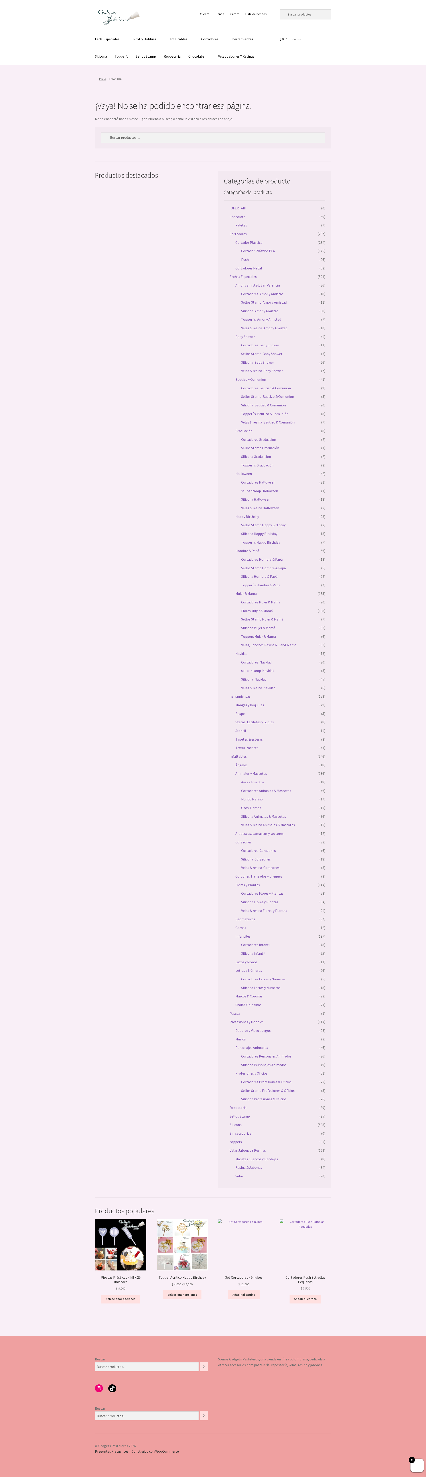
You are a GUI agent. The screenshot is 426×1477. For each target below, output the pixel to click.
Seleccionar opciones (120, 1299)
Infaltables (178, 39)
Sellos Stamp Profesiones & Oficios (268, 1090)
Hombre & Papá (247, 550)
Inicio (102, 79)
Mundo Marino (252, 799)
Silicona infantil (253, 953)
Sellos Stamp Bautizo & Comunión (267, 396)
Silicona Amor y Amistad (259, 311)
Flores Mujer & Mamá (257, 611)
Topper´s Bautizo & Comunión (264, 414)
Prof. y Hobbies (144, 39)
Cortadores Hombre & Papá (262, 559)
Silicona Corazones (256, 859)
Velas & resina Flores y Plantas (264, 910)
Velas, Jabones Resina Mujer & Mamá (268, 645)
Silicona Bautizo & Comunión (263, 405)
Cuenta (204, 14)
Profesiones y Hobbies (247, 1022)
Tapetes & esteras (249, 739)
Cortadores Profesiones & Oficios (266, 1082)
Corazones (243, 842)
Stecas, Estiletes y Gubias (254, 722)
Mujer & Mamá (246, 593)
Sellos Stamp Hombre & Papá (263, 568)
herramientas (242, 39)
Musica (240, 1039)
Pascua (235, 1013)
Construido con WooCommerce (155, 1451)
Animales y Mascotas (251, 773)
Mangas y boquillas (249, 705)
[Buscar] (204, 1366)
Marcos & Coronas (248, 996)
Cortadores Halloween (258, 482)
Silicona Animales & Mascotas (263, 816)
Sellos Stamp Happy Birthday (263, 525)
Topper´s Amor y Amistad (261, 319)
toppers (236, 1141)
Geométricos (245, 919)
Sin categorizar (241, 1133)
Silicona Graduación (256, 456)
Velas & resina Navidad (258, 688)
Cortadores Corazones (258, 850)
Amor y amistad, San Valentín (257, 285)
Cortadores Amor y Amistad (262, 294)
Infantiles (242, 936)
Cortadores (209, 39)
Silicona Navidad (253, 679)
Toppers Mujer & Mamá (258, 636)
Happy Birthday (247, 516)
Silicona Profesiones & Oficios (263, 1099)
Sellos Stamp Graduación (260, 448)
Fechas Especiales (243, 276)
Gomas (240, 927)
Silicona (101, 56)
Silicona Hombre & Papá (259, 576)
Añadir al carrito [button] (244, 1295)
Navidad (241, 653)
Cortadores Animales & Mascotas (266, 790)
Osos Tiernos (251, 808)
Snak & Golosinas (248, 1005)
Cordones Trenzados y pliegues (258, 876)
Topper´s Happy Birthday (260, 542)
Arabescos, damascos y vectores (259, 833)
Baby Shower (245, 336)
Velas (239, 1176)
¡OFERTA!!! (238, 208)
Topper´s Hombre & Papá (260, 585)
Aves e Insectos (252, 782)
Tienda (219, 14)
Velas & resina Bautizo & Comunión (268, 422)
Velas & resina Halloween (260, 508)
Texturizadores (246, 747)
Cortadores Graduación (258, 439)
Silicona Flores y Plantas (259, 902)
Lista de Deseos (256, 14)
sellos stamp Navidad (257, 670)
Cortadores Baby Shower (260, 345)
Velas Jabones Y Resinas (236, 56)
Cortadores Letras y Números (263, 979)
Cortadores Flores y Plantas (262, 893)
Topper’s (121, 56)
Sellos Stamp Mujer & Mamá (262, 619)
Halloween (243, 473)
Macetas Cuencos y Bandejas (256, 1159)
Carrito (234, 14)
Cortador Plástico (248, 242)
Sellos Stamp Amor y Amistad (264, 302)
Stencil (240, 730)
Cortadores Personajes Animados (266, 1056)
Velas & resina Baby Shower (262, 371)
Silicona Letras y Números (260, 987)
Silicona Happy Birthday (259, 533)
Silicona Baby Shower (257, 362)
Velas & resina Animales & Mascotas (268, 825)
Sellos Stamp (146, 56)
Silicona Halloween (255, 499)
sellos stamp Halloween (259, 491)
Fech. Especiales (107, 39)
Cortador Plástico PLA (258, 251)
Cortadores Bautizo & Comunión (266, 388)
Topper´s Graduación (257, 465)
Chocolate (196, 56)
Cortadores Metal (248, 268)
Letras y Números (248, 970)
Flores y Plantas (247, 885)
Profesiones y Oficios (251, 1073)
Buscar (100, 1359)
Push (245, 259)
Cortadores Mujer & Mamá (260, 602)
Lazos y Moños (246, 962)
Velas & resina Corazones (260, 867)
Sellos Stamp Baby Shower (261, 353)
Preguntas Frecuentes (111, 1451)
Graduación (243, 431)
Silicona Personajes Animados (263, 1065)
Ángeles (241, 765)
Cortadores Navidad (256, 662)
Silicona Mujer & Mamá (258, 628)
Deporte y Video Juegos (253, 1030)
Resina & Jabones (248, 1167)
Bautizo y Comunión (250, 379)
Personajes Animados (251, 1047)
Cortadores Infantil (256, 944)
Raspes (240, 713)
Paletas (241, 225)
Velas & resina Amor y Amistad (264, 328)
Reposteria (172, 56)
